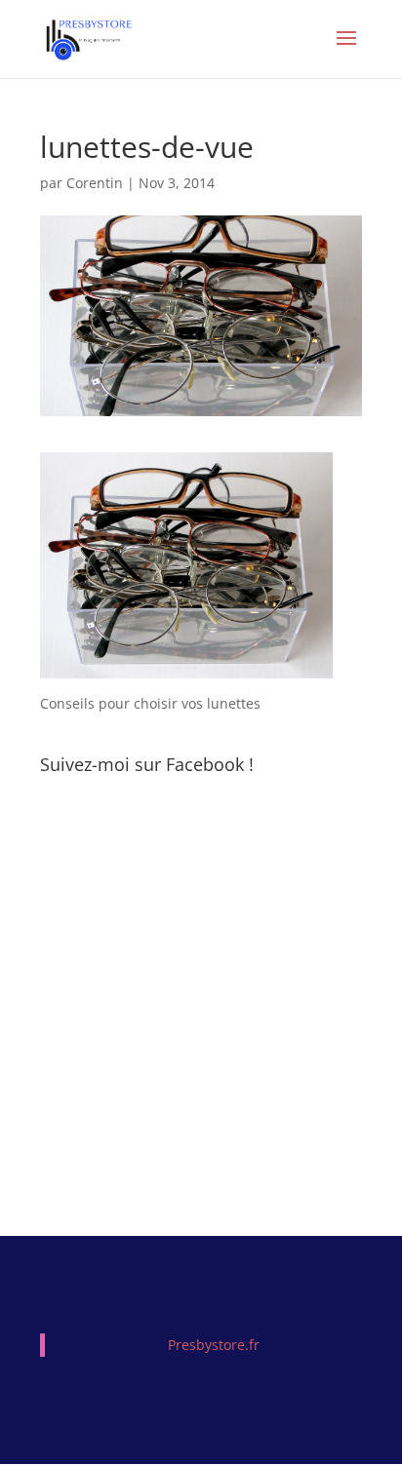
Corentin (94, 182)
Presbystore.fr (214, 1344)
